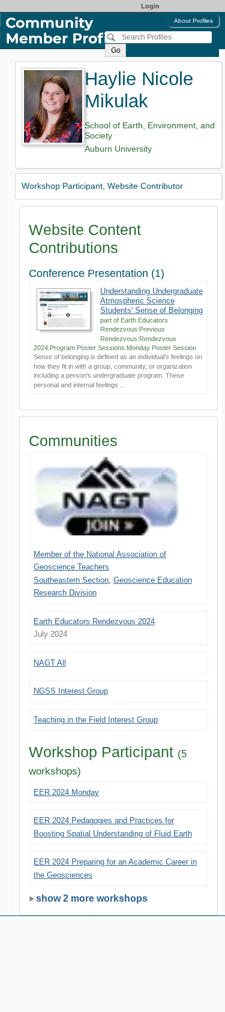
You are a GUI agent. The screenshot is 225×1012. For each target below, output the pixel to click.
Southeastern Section (71, 580)
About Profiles (193, 20)
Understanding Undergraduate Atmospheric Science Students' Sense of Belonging (151, 301)
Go (116, 50)
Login (150, 6)
